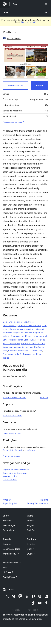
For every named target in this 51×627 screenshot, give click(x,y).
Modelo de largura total (36, 336)
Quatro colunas (17, 336)
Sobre (6, 515)
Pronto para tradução (12, 354)
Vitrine (30, 515)
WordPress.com (12, 562)
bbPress (8, 572)
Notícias (7, 520)
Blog (5, 322)
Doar (31, 549)
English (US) (8, 450)
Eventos (31, 544)
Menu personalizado (26, 329)
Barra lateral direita (11, 343)
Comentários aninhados (19, 350)
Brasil (11, 589)
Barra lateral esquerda (13, 340)
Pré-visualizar (15, 85)
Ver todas (44, 397)
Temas (6, 12)
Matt (6, 567)
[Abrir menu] (46, 4)
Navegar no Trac (10, 476)
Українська (30, 450)
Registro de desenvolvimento (16, 470)
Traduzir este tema (11, 456)
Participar (31, 539)
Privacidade (9, 530)
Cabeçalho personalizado (29, 325)
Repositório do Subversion (15, 473)
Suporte (7, 544)
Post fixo (29, 347)
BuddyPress (10, 577)
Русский (18, 450)
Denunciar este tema (12, 433)
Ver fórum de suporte (12, 415)
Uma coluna (29, 340)
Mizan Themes (14, 38)
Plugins (30, 525)
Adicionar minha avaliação (14, 397)
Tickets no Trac (10, 479)
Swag (31, 553)
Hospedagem (9, 525)
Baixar (39, 85)
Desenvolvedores (11, 549)
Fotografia (40, 340)
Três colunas (36, 350)
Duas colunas (29, 354)
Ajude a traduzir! (28, 22)
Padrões (31, 530)
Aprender (7, 539)
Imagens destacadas (22, 332)
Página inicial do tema (12, 122)
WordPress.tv (11, 553)
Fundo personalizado (17, 322)
